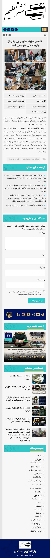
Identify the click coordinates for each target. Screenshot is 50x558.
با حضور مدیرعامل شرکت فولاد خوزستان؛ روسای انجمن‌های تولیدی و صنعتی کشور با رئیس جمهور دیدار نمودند (25, 188)
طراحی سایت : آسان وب (25, 555)
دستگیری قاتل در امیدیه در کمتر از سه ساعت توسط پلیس (18, 420)
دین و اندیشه (36, 523)
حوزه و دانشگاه (35, 462)
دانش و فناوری (36, 466)
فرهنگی (38, 513)
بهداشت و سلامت (34, 480)
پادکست (38, 516)
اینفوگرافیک (37, 477)
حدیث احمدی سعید (15, 101)
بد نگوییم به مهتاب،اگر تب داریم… (19, 377)
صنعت (39, 502)
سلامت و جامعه (35, 488)
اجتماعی (37, 474)
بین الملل (38, 509)
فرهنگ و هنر (36, 527)
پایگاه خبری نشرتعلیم (31, 159)
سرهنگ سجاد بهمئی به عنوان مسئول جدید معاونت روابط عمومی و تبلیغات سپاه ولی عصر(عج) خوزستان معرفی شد (25, 178)
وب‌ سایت (41, 279)
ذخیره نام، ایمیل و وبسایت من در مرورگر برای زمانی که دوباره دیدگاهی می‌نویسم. (25, 292)
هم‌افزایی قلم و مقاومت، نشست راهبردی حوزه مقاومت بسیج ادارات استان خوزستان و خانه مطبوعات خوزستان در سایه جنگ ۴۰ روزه (17, 435)
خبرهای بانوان (36, 519)
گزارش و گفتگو (36, 531)
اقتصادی (37, 495)
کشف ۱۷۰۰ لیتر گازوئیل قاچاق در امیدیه (18, 409)
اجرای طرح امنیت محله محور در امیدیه (26, 356)
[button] (12, 359)
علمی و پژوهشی (35, 470)
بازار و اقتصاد (36, 498)
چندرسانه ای (36, 484)
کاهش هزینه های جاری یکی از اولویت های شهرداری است (25, 43)
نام (43, 255)
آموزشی (38, 459)
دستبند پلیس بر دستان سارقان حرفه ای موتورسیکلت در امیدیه (18, 399)
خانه (39, 455)
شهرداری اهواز (14, 159)
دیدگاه (42, 233)
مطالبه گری (37, 491)
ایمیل (42, 267)
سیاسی (38, 506)
